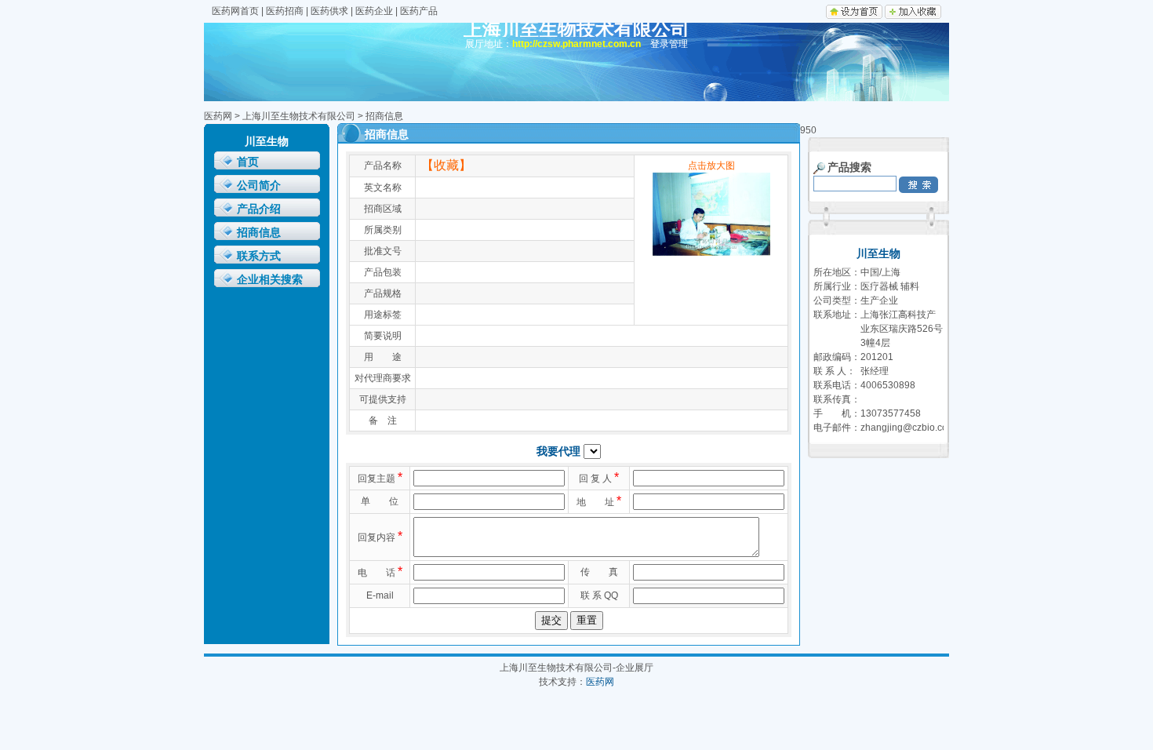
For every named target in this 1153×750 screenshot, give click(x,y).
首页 (248, 162)
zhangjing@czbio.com (907, 427)
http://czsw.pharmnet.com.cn (576, 43)
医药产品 (419, 10)
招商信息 (259, 232)
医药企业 (374, 10)
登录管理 (669, 43)
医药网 (218, 116)
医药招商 (285, 10)
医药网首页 (235, 10)
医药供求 (329, 10)
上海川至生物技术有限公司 (298, 116)
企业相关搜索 (270, 280)
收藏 (446, 165)
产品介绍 (259, 209)
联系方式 (259, 256)
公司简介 (259, 185)
